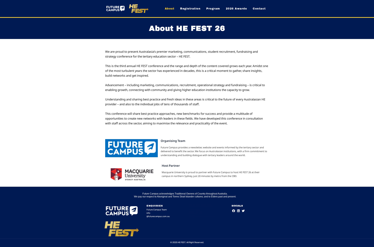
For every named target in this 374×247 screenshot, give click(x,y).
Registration (190, 8)
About (169, 8)
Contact (259, 8)
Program (213, 8)
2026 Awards (236, 8)
